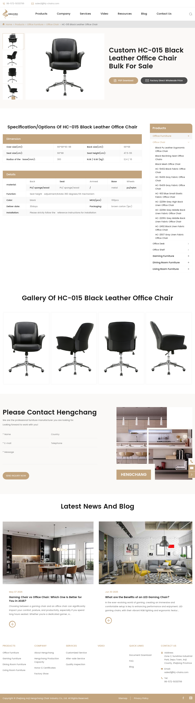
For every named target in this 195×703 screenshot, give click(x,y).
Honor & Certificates (45, 668)
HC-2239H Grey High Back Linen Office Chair (169, 203)
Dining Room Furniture (166, 262)
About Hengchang (44, 652)
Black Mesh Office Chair (168, 164)
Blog (144, 14)
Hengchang (134, 474)
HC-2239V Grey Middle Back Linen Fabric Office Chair (170, 220)
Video (104, 14)
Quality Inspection (75, 664)
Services (85, 14)
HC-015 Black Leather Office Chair (80, 24)
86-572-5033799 (15, 3)
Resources (125, 14)
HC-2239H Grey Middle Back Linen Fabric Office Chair (170, 211)
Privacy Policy (141, 698)
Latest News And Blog (97, 506)
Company (63, 14)
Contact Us (164, 14)
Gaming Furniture (163, 256)
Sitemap (122, 698)
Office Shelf (159, 250)
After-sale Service (75, 658)
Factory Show (41, 673)
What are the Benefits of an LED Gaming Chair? (137, 597)
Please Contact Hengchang (50, 412)
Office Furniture (35, 24)
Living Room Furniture (166, 269)
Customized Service (76, 652)
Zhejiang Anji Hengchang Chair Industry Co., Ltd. (41, 698)
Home (9, 24)
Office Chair (52, 24)
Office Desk (158, 244)
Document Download (140, 655)
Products (41, 14)
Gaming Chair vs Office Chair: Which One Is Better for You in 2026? (45, 599)
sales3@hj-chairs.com (47, 3)
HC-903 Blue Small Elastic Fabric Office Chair (169, 195)
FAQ (131, 661)
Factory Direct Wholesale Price (164, 80)
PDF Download (123, 80)
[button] (13, 34)
